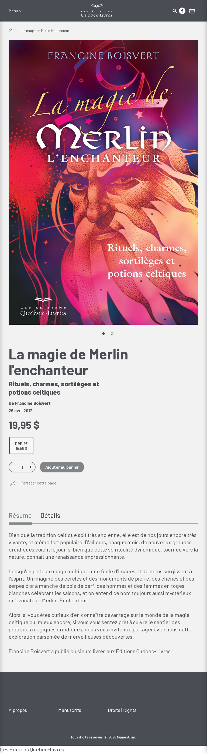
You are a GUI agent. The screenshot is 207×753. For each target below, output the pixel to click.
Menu (13, 10)
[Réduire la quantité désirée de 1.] (13, 467)
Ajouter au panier (62, 466)
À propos (18, 710)
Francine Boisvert (33, 403)
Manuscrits (69, 710)
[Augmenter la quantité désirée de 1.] (31, 467)
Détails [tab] (50, 515)
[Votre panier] (192, 11)
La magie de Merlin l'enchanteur (45, 31)
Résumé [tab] (20, 515)
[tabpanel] (103, 593)
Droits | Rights (122, 710)
